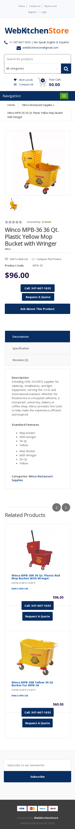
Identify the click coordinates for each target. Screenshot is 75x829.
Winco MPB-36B (20, 695)
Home (21, 6)
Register (32, 12)
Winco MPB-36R (20, 588)
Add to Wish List (18, 259)
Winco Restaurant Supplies (37, 105)
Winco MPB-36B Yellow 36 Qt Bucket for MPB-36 (32, 684)
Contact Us (34, 6)
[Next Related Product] (66, 507)
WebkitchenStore (46, 818)
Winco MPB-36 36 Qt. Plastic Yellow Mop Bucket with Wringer (35, 115)
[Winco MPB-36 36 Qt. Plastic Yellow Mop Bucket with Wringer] (37, 163)
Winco (8, 249)
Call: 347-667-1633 (37, 288)
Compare (25, 84)
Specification (20, 348)
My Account (51, 6)
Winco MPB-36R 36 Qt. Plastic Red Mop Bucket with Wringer (36, 577)
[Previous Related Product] (56, 507)
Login (44, 12)
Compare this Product (48, 259)
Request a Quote (37, 616)
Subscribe (37, 776)
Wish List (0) (25, 80)
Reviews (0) (20, 360)
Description (20, 336)
